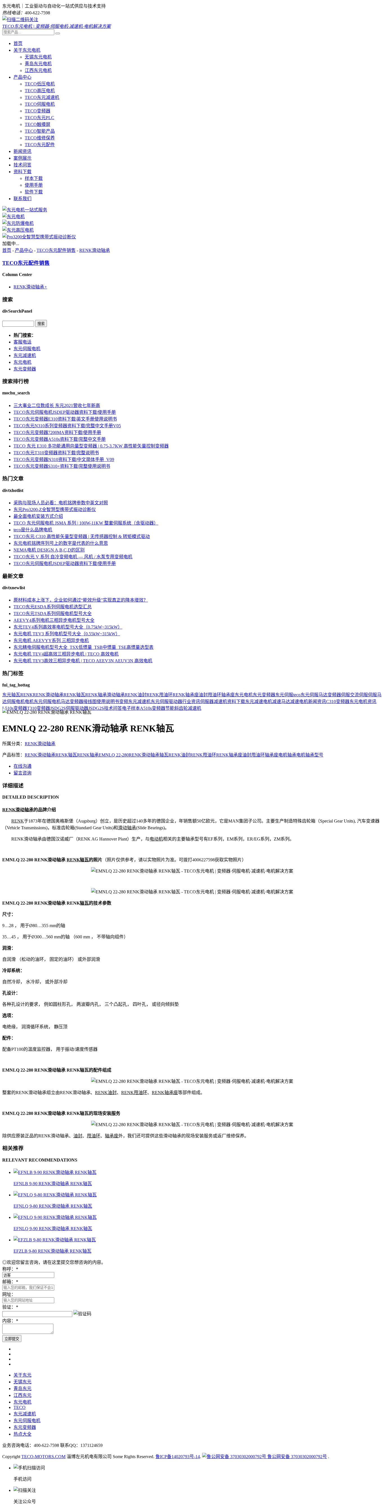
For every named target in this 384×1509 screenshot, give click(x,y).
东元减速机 (24, 355)
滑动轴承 (116, 694)
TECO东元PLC (39, 117)
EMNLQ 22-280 (114, 755)
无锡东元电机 (38, 57)
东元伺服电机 (26, 348)
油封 (203, 694)
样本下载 (34, 178)
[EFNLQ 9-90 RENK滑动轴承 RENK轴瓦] (55, 1217)
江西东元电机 (38, 70)
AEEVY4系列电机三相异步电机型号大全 (53, 620)
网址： (9, 1294)
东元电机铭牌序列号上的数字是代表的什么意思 (60, 543)
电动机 (156, 839)
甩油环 (214, 694)
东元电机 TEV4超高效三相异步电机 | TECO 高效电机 (66, 654)
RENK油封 (135, 694)
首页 (17, 43)
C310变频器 (337, 701)
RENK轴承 (96, 694)
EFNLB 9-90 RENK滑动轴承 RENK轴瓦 (52, 1183)
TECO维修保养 (40, 137)
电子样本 (131, 708)
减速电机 (299, 701)
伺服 (345, 694)
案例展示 (22, 158)
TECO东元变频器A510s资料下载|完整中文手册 (59, 439)
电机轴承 (287, 755)
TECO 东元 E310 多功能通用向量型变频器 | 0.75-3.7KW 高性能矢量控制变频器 (91, 446)
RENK (26, 694)
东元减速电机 (258, 701)
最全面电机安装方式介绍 (38, 516)
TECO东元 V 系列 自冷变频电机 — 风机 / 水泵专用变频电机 (72, 556)
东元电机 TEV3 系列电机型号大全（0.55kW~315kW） (66, 633)
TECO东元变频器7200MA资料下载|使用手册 (57, 432)
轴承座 (228, 694)
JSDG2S (96, 708)
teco (297, 694)
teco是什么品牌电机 (32, 529)
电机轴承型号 (309, 755)
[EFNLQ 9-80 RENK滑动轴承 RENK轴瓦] (55, 1194)
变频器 (334, 694)
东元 (6, 694)
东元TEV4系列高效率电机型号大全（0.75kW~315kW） (67, 627)
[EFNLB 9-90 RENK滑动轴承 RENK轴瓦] (54, 1172)
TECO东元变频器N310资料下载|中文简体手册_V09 (63, 459)
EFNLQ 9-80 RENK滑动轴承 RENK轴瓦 (52, 1206)
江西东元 (22, 1395)
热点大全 (22, 1434)
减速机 (220, 701)
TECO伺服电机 (40, 104)
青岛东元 (22, 1388)
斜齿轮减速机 (187, 708)
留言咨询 (22, 773)
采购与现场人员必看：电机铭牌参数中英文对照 (60, 502)
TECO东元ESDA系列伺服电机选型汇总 (52, 606)
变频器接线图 (83, 701)
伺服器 (207, 701)
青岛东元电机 (38, 63)
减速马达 (281, 701)
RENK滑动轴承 (94, 250)
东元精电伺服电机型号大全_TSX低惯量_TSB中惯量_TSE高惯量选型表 (83, 647)
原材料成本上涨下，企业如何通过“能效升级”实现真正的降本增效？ (80, 600)
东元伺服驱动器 (166, 701)
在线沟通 (22, 766)
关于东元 (22, 1375)
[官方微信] (20, 19)
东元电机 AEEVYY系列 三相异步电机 (51, 640)
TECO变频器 (37, 111)
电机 (29, 701)
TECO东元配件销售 (56, 250)
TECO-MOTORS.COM (43, 1456)
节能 (169, 708)
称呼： (10, 1269)
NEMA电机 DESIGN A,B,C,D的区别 (49, 550)
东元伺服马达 (314, 694)
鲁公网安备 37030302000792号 (296, 1456)
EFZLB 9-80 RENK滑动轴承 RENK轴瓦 (52, 1251)
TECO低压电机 (40, 84)
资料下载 (22, 171)
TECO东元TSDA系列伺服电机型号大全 (52, 613)
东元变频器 (24, 369)
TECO (19, 1407)
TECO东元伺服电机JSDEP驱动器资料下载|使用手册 (64, 412)
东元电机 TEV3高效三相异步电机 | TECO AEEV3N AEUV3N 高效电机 (82, 660)
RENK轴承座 (186, 694)
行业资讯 (191, 701)
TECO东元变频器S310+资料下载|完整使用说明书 (61, 466)
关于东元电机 (26, 50)
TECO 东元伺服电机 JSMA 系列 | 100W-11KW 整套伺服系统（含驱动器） (85, 523)
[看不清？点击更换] (82, 1313)
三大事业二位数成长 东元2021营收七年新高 (56, 405)
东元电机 (22, 362)
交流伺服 (359, 694)
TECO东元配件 (40, 144)
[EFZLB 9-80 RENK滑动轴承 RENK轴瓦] (54, 1239)
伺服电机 (16, 701)
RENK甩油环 (159, 694)
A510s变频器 (152, 708)
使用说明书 (108, 701)
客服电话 (22, 342)
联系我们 (22, 198)
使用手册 (34, 185)
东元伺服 (284, 694)
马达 (65, 701)
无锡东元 (22, 1381)
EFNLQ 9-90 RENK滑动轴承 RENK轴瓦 (52, 1228)
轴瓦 (15, 694)
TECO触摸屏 (37, 124)
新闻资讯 (22, 151)
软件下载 (34, 191)
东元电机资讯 (362, 701)
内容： (10, 1320)
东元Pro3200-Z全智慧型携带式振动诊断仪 (54, 509)
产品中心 (22, 77)
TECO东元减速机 (42, 97)
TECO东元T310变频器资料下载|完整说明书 (56, 452)
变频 (123, 701)
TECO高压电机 (40, 90)
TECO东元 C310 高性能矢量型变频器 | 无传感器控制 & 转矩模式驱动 (81, 536)
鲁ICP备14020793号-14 (177, 1456)
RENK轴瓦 (74, 694)
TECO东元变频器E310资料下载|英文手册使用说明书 (65, 419)
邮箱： (10, 1281)
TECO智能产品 (40, 131)
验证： (10, 1307)
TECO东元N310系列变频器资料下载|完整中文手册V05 (67, 425)
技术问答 (22, 164)
